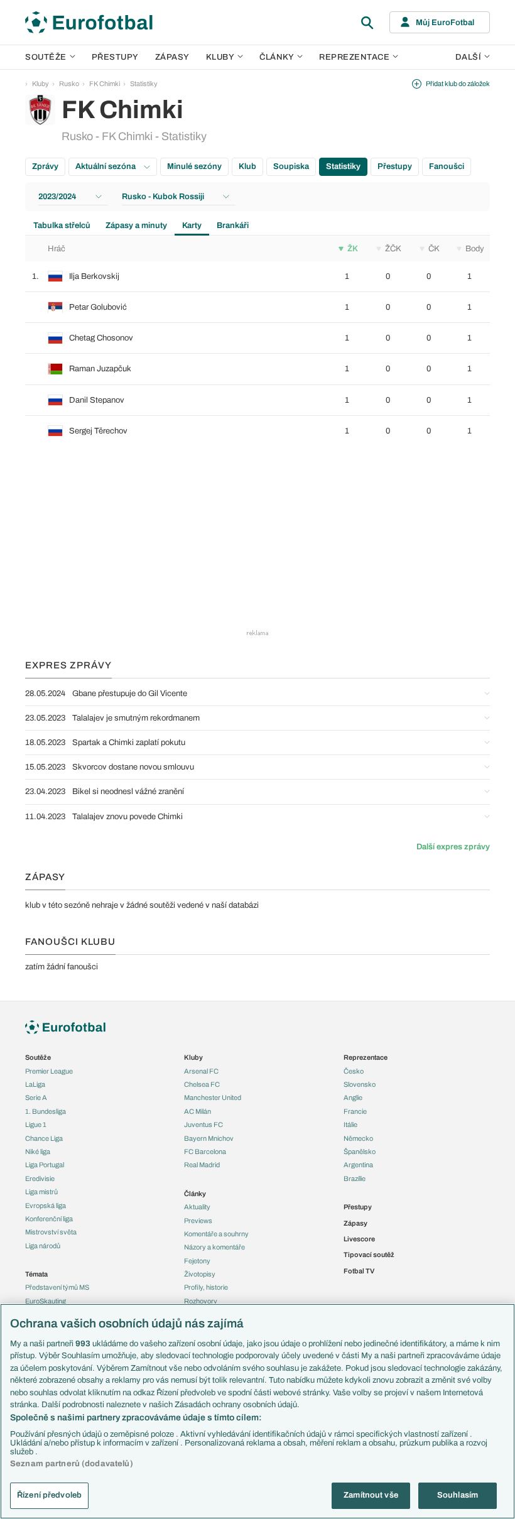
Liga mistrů (41, 1191)
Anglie (353, 1097)
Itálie (350, 1124)
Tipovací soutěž (369, 1254)
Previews (198, 1220)
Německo (358, 1138)
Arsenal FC (201, 1071)
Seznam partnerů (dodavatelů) (71, 1463)
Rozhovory (200, 1301)
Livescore (359, 1239)
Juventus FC (203, 1124)
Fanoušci (446, 166)
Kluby (220, 57)
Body (474, 248)
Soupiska (291, 166)
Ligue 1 (35, 1124)
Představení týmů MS (57, 1287)
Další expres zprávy (453, 846)
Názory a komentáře (214, 1247)
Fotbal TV (359, 1271)
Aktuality (197, 1207)
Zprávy (45, 166)
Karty (192, 225)
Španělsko (360, 1151)
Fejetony (197, 1261)
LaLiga (35, 1084)
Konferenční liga (49, 1218)
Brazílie (355, 1178)
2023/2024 (57, 196)
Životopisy (199, 1274)
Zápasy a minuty (136, 225)
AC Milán (197, 1111)
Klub (247, 166)
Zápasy (172, 57)
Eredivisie (40, 1178)
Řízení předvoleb (49, 1495)
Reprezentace (354, 57)
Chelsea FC (202, 1084)
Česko (354, 1071)
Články (195, 1193)
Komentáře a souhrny (216, 1234)
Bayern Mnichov (209, 1138)
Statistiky (144, 83)
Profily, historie (206, 1287)
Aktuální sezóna (106, 166)
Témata (36, 1274)
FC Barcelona (205, 1151)
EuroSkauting (45, 1301)
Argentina (358, 1164)
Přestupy (115, 57)
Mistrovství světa (51, 1232)
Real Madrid (202, 1164)
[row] (257, 276)
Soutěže (46, 57)
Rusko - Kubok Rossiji (163, 196)
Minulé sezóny (194, 166)
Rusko (69, 83)
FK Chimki (104, 83)
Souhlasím (457, 1495)
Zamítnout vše (371, 1495)
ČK (434, 248)
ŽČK (393, 248)
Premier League (49, 1071)
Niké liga (37, 1151)
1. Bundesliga (45, 1111)
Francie (355, 1111)
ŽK (352, 248)
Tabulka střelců (61, 225)
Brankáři (233, 225)
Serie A (36, 1097)
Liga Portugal (44, 1164)
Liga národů (42, 1246)
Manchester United (212, 1097)
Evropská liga (45, 1205)
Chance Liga (44, 1138)
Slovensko (360, 1084)
